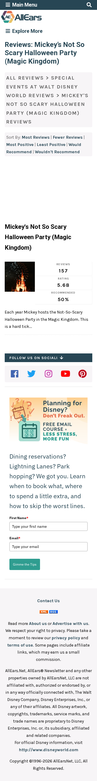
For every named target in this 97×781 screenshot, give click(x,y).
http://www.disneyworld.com (48, 749)
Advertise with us (70, 623)
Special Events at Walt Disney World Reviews (42, 87)
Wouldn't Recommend (57, 151)
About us (38, 623)
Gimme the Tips (24, 564)
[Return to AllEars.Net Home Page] (36, 22)
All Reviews (25, 78)
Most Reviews (36, 137)
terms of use (20, 645)
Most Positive (20, 144)
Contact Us (48, 600)
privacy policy (66, 637)
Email (14, 538)
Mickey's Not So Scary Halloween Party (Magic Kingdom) (38, 237)
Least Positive (51, 144)
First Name (18, 518)
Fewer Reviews (68, 137)
